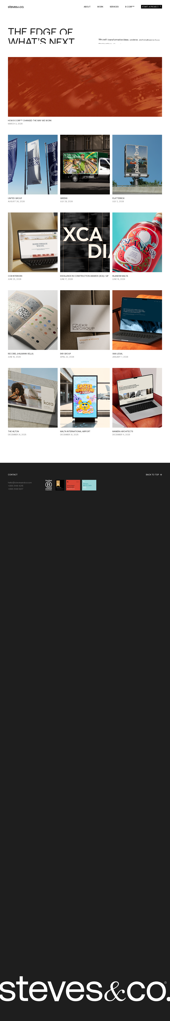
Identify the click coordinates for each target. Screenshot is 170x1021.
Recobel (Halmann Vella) (20, 354)
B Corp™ (129, 7)
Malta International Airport (75, 431)
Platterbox (118, 198)
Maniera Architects (122, 431)
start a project (150, 7)
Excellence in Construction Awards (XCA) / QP (84, 276)
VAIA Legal (117, 354)
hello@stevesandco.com (20, 482)
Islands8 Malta (120, 276)
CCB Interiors (15, 276)
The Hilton (13, 431)
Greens (63, 198)
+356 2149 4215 (15, 486)
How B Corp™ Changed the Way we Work (30, 120)
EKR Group (65, 354)
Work (100, 7)
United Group (15, 198)
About (87, 7)
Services (114, 7)
